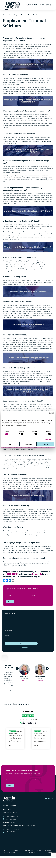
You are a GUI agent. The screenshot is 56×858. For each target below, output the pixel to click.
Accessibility (14, 850)
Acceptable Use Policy (26, 850)
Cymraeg (48, 4)
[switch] (21, 434)
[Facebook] (46, 798)
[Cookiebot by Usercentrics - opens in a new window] (48, 413)
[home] (9, 799)
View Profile (24, 680)
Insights (16, 15)
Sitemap (50, 852)
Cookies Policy (48, 850)
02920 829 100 (32, 4)
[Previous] (17, 668)
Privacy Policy (25, 647)
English (41, 4)
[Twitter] (43, 798)
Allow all (46, 444)
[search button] (23, 5)
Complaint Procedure (9, 852)
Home (4, 15)
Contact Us (7, 684)
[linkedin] (49, 798)
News (10, 15)
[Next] (47, 668)
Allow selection (28, 444)
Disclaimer (6, 850)
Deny (10, 444)
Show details (48, 439)
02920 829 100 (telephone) (13, 817)
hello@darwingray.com (9, 805)
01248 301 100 (9, 829)
